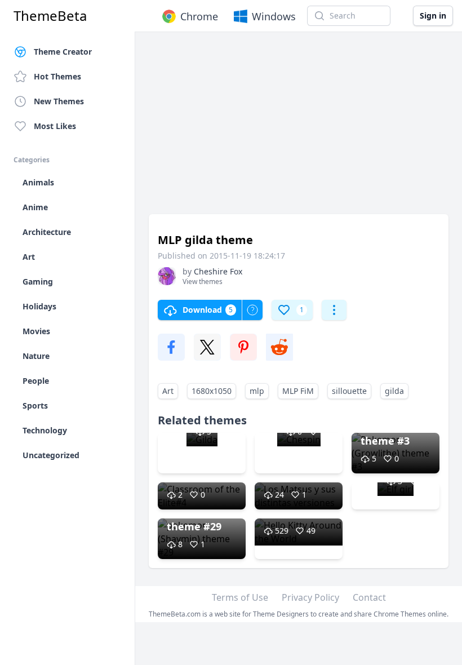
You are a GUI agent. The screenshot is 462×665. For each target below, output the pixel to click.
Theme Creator (63, 51)
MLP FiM (298, 390)
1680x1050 (212, 390)
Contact (369, 597)
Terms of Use (240, 597)
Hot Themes (57, 76)
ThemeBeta (50, 16)
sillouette (349, 390)
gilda (394, 390)
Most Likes (55, 126)
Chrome (199, 16)
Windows (274, 16)
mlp (257, 390)
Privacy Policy (310, 597)
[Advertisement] (298, 128)
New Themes (59, 101)
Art (168, 390)
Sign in (433, 15)
